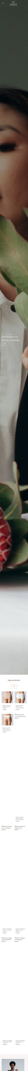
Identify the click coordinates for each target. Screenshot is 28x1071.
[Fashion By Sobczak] (13, 3)
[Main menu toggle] (3, 3)
